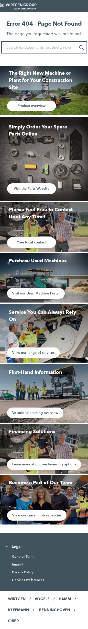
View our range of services (33, 352)
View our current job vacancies (36, 515)
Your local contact (31, 242)
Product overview (31, 106)
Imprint (17, 564)
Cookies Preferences (28, 580)
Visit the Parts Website (31, 188)
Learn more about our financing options (44, 464)
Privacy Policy (22, 572)
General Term (22, 556)
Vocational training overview (35, 412)
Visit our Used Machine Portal (36, 293)
